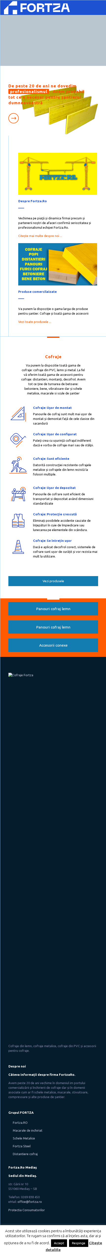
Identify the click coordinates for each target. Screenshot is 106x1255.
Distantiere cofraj (25, 1154)
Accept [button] (59, 1243)
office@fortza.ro (30, 1201)
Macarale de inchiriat (27, 1130)
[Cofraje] (37, 7)
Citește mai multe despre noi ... (40, 235)
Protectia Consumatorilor (26, 1210)
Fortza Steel (22, 1146)
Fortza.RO (20, 1122)
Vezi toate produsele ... (34, 321)
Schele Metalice (24, 1138)
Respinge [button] (78, 1243)
